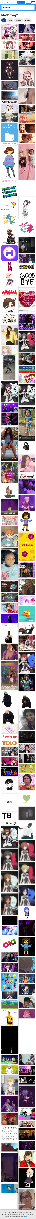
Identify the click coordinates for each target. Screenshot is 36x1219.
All (4, 20)
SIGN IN (29, 2)
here (25, 1216)
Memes (27, 20)
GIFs (10, 20)
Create (22, 2)
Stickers (18, 20)
